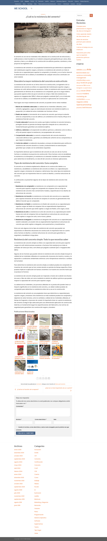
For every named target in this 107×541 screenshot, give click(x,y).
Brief (88, 73)
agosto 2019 (18, 502)
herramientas (80, 85)
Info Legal (79, 3)
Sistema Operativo (84, 1)
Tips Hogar (29, 3)
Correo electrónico (40, 419)
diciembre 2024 (19, 453)
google (90, 83)
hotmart (88, 85)
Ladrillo (47, 1)
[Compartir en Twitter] (40, 378)
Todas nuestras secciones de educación (47, 3)
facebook (84, 83)
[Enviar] (91, 15)
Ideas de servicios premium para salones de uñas (84, 42)
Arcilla (36, 453)
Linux (88, 90)
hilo (84, 85)
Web (55, 419)
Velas (35, 3)
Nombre (19, 419)
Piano (36, 511)
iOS (83, 88)
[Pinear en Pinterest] (46, 378)
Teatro (24, 3)
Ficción (32, 1)
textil (84, 108)
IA (36, 1)
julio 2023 (17, 493)
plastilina (79, 107)
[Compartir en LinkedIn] (49, 378)
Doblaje (36, 481)
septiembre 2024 (19, 459)
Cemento (27, 1)
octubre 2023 (18, 484)
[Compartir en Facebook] (37, 378)
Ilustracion (41, 1)
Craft (22, 1)
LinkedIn (83, 91)
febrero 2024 (18, 471)
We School (20, 8)
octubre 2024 (18, 456)
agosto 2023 (18, 490)
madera (85, 94)
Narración (70, 1)
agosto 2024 (18, 462)
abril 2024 (17, 468)
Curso (36, 477)
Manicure (52, 1)
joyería (87, 88)
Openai (79, 105)
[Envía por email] (43, 378)
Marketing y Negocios (61, 1)
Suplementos (18, 3)
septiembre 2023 (19, 487)
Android (84, 70)
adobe (79, 70)
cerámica (80, 75)
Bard (78, 73)
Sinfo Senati (66, 3)
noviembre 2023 (19, 481)
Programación (38, 515)
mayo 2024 (17, 465)
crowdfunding (81, 80)
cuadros (88, 80)
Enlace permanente (60, 384)
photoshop (87, 105)
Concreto (37, 465)
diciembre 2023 (19, 477)
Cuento (36, 474)
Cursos (59, 3)
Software (37, 521)
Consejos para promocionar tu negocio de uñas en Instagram (84, 28)
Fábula (36, 484)
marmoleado (87, 99)
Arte (89, 69)
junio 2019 (17, 505)
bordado (83, 73)
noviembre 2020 (19, 496)
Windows (89, 107)
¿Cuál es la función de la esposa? (28, 389)
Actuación (16, 1)
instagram (79, 88)
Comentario (20, 406)
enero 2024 (17, 474)
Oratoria (77, 1)
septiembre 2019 (19, 499)
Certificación (38, 462)
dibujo (78, 83)
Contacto (73, 3)
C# (35, 456)
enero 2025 (17, 450)
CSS (35, 471)
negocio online (82, 102)
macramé (79, 94)
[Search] (31, 8)
